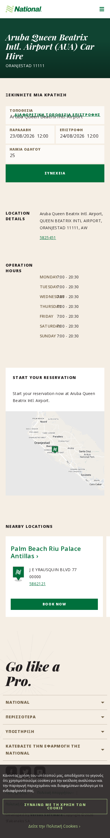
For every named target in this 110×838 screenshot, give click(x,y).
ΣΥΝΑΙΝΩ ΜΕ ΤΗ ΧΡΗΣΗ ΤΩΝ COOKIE (55, 806)
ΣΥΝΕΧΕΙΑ (55, 173)
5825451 (48, 237)
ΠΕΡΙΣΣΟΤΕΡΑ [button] (21, 716)
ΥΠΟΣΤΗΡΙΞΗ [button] (20, 731)
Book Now (54, 604)
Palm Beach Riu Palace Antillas (46, 552)
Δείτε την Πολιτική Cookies (53, 826)
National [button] (17, 702)
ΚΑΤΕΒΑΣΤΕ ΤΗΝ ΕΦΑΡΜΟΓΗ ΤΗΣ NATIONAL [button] (43, 749)
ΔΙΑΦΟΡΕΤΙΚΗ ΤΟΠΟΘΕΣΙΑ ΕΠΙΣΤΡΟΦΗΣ (57, 114)
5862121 (37, 583)
